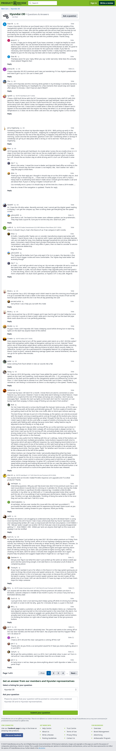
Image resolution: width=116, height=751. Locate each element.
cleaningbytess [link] (16, 502)
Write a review (106, 3)
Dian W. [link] (10, 24)
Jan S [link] (9, 627)
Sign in (94, 3)
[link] (4, 24)
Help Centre (46, 728)
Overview (97, 728)
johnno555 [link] (15, 215)
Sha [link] (8, 81)
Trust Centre (71, 728)
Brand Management (101, 731)
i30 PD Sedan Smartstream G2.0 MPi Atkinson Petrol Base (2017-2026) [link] (39, 227)
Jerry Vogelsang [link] (13, 128)
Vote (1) (71, 69)
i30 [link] (17, 24)
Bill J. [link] (9, 588)
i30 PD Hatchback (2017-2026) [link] (25, 96)
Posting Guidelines (49, 738)
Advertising (98, 735)
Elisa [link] (12, 234)
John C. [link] (13, 637)
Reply (9, 64)
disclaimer (42, 748)
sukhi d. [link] (10, 227)
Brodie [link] (9, 326)
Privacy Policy (72, 735)
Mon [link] (9, 148)
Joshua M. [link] (11, 69)
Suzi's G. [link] (10, 537)
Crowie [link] (10, 338)
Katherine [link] (11, 390)
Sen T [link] (13, 163)
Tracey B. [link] (14, 568)
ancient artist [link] (16, 301)
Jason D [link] (14, 40)
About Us (45, 731)
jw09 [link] (9, 516)
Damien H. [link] (15, 557)
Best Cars (4, 9)
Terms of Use (72, 731)
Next (73, 673)
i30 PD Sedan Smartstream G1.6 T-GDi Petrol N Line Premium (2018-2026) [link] (37, 588)
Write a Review (47, 735)
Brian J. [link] (10, 291)
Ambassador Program (102, 738)
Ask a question (69, 16)
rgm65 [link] (9, 96)
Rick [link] (12, 405)
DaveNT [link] (10, 205)
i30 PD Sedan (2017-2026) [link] (24, 339)
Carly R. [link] (14, 652)
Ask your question (11, 694)
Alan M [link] (10, 475)
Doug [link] (9, 372)
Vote (72, 24)
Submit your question (40, 712)
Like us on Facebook (13, 735)
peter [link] (9, 361)
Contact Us (71, 738)
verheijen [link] (14, 483)
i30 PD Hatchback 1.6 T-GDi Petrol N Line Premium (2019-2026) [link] (36, 475)
